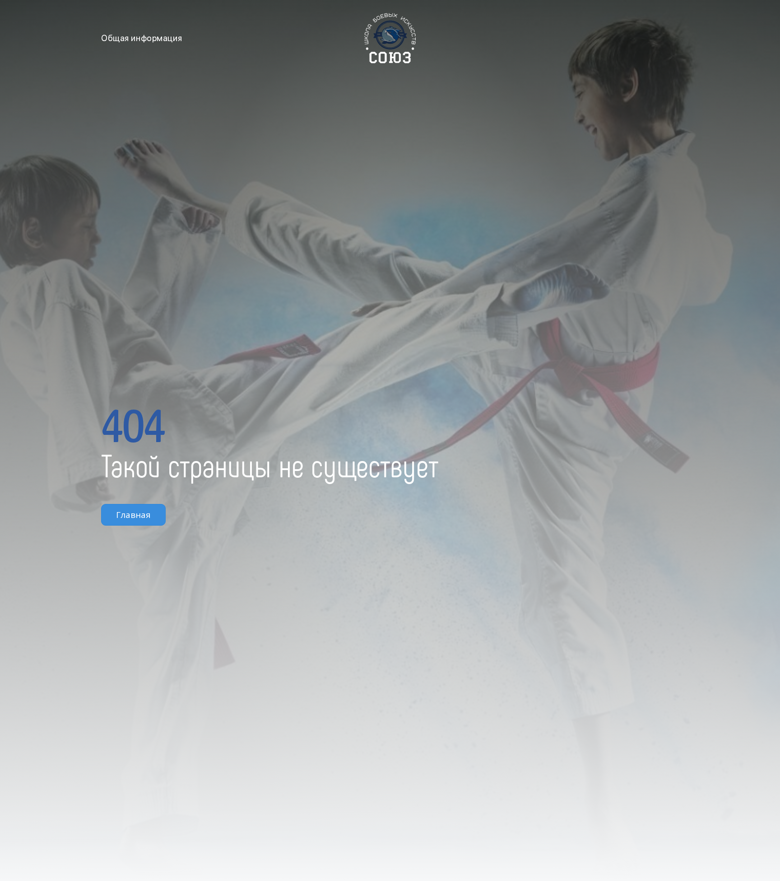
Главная (133, 515)
